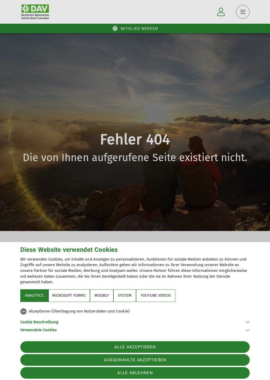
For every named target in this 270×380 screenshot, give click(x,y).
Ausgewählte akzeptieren (135, 360)
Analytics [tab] (34, 295)
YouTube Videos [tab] (156, 295)
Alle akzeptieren (135, 347)
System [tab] (125, 295)
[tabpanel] (135, 319)
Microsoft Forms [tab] (68, 295)
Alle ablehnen (135, 373)
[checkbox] (135, 311)
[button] (135, 321)
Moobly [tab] (101, 295)
